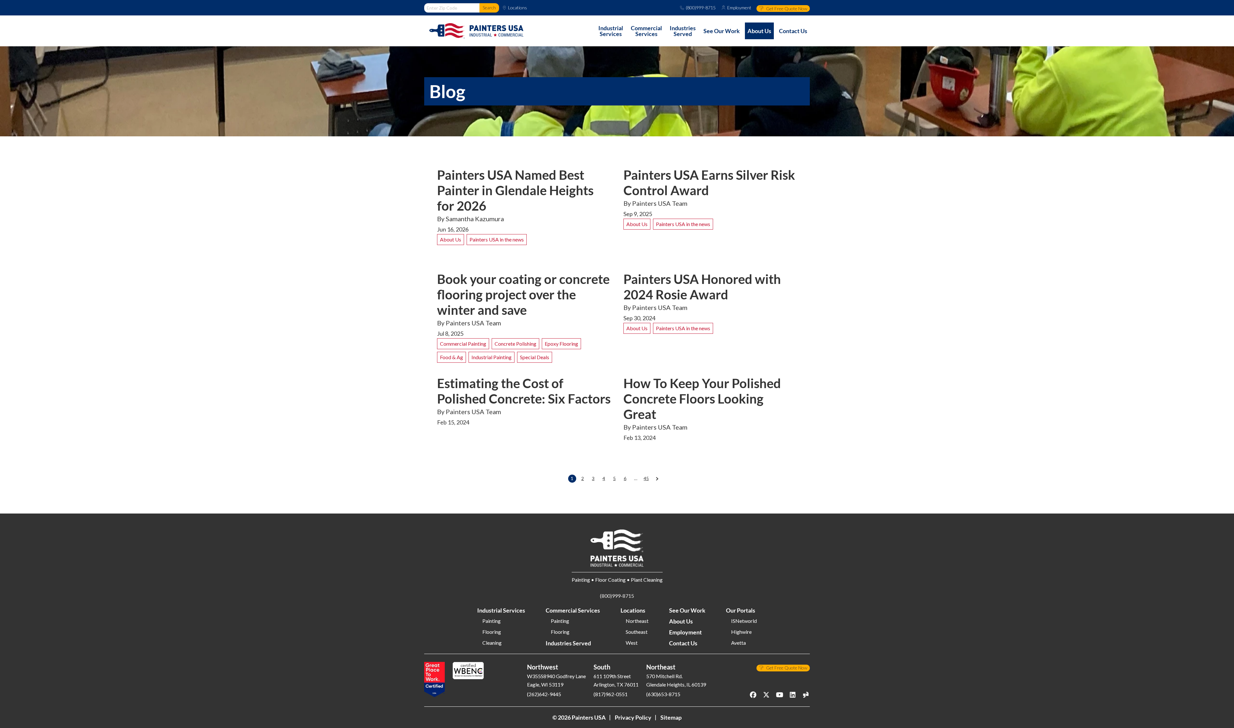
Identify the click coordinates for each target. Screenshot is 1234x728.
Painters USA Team (659, 203)
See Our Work (687, 610)
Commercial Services (573, 610)
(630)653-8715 (663, 694)
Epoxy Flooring (561, 344)
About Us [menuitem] (759, 30)
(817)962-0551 (611, 694)
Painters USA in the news (496, 239)
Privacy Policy (633, 717)
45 (646, 478)
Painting (491, 620)
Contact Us (683, 643)
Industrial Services (501, 610)
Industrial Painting (491, 357)
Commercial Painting (463, 344)
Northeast (637, 620)
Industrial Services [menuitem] (610, 30)
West (632, 642)
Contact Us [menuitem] (793, 30)
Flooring (491, 631)
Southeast (637, 631)
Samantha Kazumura (475, 219)
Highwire (741, 631)
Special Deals (534, 357)
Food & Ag (451, 357)
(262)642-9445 (544, 694)
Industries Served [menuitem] (683, 30)
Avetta (738, 642)
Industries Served (568, 643)
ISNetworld (744, 620)
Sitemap (671, 717)
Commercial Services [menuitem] (646, 30)
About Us (450, 239)
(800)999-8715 (701, 7)
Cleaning (492, 642)
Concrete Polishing (515, 344)
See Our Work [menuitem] (721, 30)
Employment (739, 7)
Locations (517, 7)
